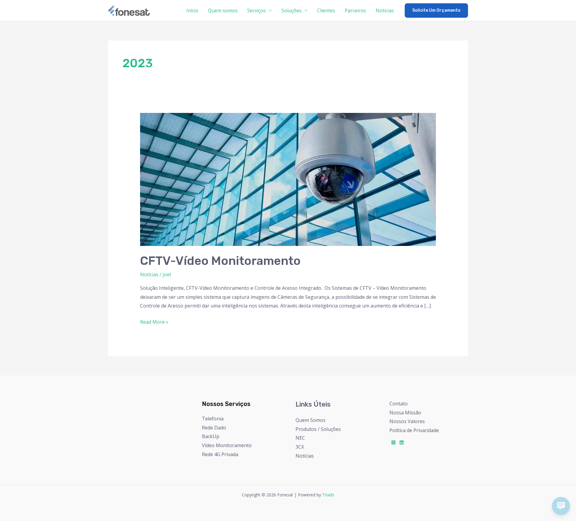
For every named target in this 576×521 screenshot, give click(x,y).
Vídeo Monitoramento (227, 445)
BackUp (210, 436)
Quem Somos (311, 420)
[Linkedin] (402, 442)
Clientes (326, 10)
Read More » (154, 321)
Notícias (385, 10)
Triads (328, 495)
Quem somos (223, 10)
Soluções (291, 10)
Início (192, 10)
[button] (436, 10)
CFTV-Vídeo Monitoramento (220, 261)
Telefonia (213, 418)
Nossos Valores (407, 421)
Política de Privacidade (414, 430)
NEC (300, 438)
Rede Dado (214, 427)
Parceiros (355, 10)
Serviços (256, 10)
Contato (398, 403)
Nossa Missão (405, 412)
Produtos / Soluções (318, 429)
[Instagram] (393, 442)
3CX (300, 447)
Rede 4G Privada (220, 454)
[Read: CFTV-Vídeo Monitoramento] (288, 179)
